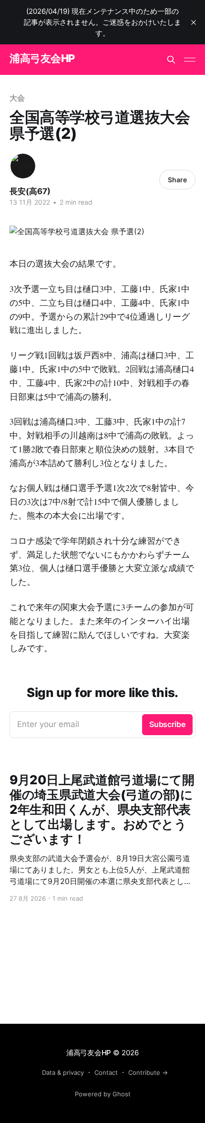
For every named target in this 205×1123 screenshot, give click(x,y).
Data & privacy (63, 1072)
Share (177, 180)
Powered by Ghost (103, 1094)
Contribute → (148, 1072)
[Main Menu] (190, 59)
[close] (193, 22)
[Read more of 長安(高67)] (23, 166)
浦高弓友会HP (42, 58)
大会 (17, 98)
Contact (106, 1072)
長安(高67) (30, 191)
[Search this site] (171, 59)
